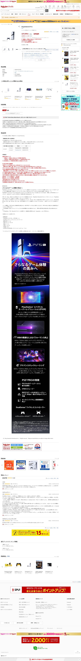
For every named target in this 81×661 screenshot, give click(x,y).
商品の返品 (21, 611)
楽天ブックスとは (4, 602)
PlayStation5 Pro (18, 150)
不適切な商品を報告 (67, 45)
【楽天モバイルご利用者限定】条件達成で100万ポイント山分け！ (36, 55)
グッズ (33, 14)
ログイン (41, 6)
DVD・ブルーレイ (22, 14)
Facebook (69, 602)
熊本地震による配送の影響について (11, 17)
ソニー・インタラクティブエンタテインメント (24, 71)
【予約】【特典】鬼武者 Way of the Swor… (74, 52)
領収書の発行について (23, 616)
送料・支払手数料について (24, 602)
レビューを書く (56, 31)
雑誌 (12, 14)
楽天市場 (78, 6)
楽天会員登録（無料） (39, 7)
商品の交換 (21, 609)
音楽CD (16, 14)
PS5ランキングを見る (71, 91)
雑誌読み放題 (55, 14)
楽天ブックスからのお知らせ (6, 609)
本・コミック (7, 14)
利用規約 (2, 607)
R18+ (79, 14)
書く (58, 478)
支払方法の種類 (22, 607)
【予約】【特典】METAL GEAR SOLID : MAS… (74, 59)
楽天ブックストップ (23, 628)
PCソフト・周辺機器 (39, 14)
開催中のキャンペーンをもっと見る (51, 49)
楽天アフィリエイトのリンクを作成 (69, 43)
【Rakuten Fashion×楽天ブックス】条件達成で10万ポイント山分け (36, 56)
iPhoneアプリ (38, 616)
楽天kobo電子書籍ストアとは (6, 604)
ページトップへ (77, 652)
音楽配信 (61, 14)
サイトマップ (59, 628)
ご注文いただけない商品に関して (69, 31)
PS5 (8, 24)
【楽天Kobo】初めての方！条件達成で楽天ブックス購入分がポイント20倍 (37, 53)
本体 (11, 24)
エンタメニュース (48, 14)
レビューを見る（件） (51, 478)
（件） (51, 31)
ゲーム (29, 14)
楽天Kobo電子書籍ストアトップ (37, 628)
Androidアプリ (38, 618)
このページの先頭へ (77, 581)
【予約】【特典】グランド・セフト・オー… (74, 68)
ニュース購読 (69, 609)
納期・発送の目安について (24, 604)
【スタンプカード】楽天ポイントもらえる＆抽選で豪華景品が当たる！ (37, 58)
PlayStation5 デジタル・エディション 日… (74, 83)
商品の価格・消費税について (41, 602)
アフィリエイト (50, 628)
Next (57, 91)
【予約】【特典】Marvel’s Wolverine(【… (74, 76)
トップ (2, 14)
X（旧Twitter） (70, 607)
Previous (2, 91)
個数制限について (66, 36)
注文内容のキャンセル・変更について (26, 614)
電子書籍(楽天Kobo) (68, 14)
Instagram (69, 604)
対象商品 (73, 34)
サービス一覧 (78, 7)
